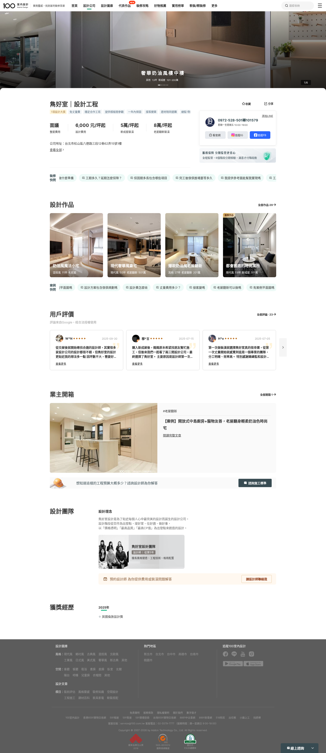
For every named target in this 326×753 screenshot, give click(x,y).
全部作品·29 (265, 204)
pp (136, 741)
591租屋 (114, 717)
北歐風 (114, 654)
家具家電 (98, 698)
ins (251, 654)
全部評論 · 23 (265, 314)
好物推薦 (160, 6)
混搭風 (102, 654)
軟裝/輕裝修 (198, 6)
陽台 (67, 675)
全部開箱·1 (266, 394)
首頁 (75, 6)
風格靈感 (84, 692)
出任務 (232, 717)
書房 (93, 669)
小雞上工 (245, 717)
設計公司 (89, 6)
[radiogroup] (79, 338)
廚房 (101, 669)
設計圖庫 (107, 6)
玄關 (119, 669)
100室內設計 (72, 717)
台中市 (171, 654)
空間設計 (112, 692)
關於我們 (178, 712)
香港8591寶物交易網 (94, 717)
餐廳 (75, 669)
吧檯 (75, 675)
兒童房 (85, 675)
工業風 (68, 660)
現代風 (68, 654)
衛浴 (84, 669)
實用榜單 (178, 6)
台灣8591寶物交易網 (164, 717)
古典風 (91, 654)
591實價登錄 (142, 717)
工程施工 (69, 698)
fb (225, 654)
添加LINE (267, 115)
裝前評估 (69, 692)
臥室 (110, 669)
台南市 (194, 654)
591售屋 (127, 717)
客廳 (67, 669)
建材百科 (84, 698)
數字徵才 (191, 712)
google (233, 664)
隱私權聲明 (163, 712)
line (234, 654)
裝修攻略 (142, 6)
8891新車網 (205, 717)
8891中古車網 (187, 717)
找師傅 (257, 717)
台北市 (159, 654)
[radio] (74, 338)
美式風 (91, 660)
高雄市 (182, 654)
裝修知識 (98, 692)
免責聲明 (135, 712)
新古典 (114, 660)
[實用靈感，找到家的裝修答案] (14, 5)
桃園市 (148, 660)
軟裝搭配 (112, 698)
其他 (124, 660)
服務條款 (148, 712)
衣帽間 (97, 675)
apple (253, 664)
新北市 (148, 654)
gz (163, 741)
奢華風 (102, 660)
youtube (243, 654)
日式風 (79, 660)
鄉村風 (79, 654)
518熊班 (220, 717)
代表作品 (125, 6)
